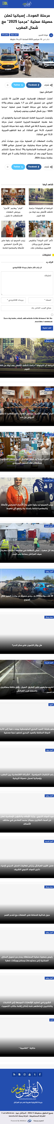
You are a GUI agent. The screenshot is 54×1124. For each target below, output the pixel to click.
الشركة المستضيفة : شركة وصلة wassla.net (27, 1116)
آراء (51, 1020)
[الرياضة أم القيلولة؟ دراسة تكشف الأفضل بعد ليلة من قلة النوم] (41, 196)
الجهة (51, 704)
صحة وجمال (49, 341)
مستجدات (5, 34)
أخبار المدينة (49, 480)
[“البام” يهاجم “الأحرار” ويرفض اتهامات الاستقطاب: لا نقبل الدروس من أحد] (13, 196)
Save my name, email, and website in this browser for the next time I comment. (28, 320)
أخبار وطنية (49, 389)
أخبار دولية (14, 34)
